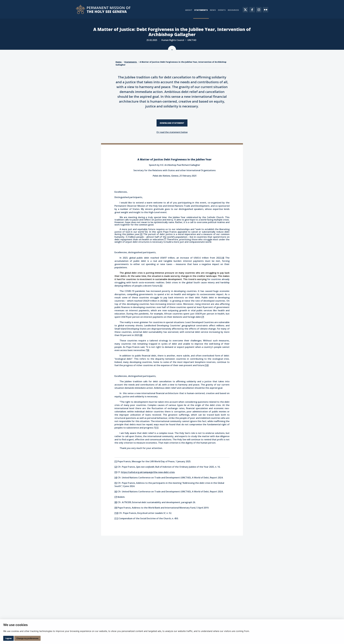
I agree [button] (8, 638)
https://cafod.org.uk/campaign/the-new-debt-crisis (148, 472)
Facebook (252, 9)
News (213, 10)
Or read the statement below (172, 132)
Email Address (216, 617)
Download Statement (172, 123)
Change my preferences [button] (27, 638)
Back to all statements (169, 565)
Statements (201, 10)
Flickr (265, 9)
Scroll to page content (172, 50)
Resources (233, 10)
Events (222, 10)
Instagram (258, 9)
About (188, 10)
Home (119, 62)
